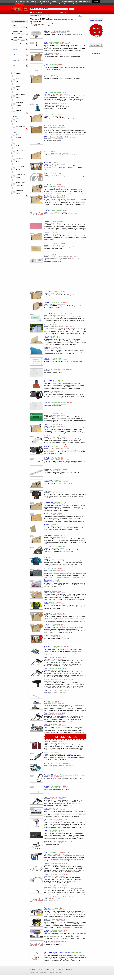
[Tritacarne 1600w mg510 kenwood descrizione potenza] (59, 703)
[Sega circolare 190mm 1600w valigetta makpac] (66, 765)
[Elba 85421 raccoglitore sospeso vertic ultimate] (58, 197)
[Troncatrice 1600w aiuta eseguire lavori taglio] (61, 94)
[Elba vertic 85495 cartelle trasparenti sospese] (56, 581)
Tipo (14, 65)
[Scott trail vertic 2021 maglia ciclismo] (56, 559)
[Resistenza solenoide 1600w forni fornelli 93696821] (59, 865)
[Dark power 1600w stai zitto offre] (58, 832)
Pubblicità (47, 969)
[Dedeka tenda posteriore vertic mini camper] (58, 437)
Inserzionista (16, 60)
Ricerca (20, 4)
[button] (71, 9)
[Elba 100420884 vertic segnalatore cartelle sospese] (58, 415)
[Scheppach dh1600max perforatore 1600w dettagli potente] (60, 854)
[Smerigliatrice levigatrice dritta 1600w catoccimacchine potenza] (63, 754)
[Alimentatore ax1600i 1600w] (55, 943)
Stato (14, 54)
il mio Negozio (38, 4)
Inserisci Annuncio (19, 21)
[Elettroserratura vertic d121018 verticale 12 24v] (56, 138)
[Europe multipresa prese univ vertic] (59, 212)
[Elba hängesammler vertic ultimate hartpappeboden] (61, 116)
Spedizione (15, 49)
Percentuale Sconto (17, 31)
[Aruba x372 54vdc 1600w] (53, 898)
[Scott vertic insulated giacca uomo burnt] (56, 382)
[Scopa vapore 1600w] (60, 787)
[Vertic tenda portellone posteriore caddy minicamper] (67, 326)
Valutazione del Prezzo (18, 43)
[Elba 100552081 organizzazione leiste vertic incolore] (56, 470)
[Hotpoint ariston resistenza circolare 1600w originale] (63, 887)
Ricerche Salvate (63, 4)
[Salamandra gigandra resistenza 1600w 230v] (60, 843)
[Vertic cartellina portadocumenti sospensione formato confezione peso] (58, 164)
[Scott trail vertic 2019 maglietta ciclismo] (56, 493)
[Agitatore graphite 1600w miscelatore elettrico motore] (59, 725)
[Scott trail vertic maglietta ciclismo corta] (56, 603)
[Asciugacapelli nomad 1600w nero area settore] (59, 681)
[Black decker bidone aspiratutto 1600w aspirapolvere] (53, 954)
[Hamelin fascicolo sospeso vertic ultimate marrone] (56, 337)
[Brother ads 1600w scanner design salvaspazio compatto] (58, 810)
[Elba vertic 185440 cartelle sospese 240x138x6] (58, 615)
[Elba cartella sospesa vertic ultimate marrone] (56, 348)
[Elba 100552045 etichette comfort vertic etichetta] (56, 223)
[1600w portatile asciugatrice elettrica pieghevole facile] (62, 743)
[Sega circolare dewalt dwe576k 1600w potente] (58, 920)
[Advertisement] (65, 87)
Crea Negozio (96, 20)
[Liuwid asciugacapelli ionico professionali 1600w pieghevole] (59, 932)
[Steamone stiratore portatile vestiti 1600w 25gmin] (61, 43)
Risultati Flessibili (37, 12)
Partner (40, 969)
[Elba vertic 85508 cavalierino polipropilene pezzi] (58, 315)
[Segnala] (63, 32)
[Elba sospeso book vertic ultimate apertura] (56, 245)
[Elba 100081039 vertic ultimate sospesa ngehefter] (58, 304)
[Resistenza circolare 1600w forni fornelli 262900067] (57, 876)
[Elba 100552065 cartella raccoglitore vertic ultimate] (56, 526)
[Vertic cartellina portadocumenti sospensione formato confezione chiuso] (58, 127)
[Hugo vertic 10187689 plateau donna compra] (57, 548)
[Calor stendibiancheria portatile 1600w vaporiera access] (57, 821)
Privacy (61, 969)
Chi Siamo (32, 969)
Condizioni (69, 969)
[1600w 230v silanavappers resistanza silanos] (60, 692)
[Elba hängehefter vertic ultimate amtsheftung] (61, 481)
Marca (14, 71)
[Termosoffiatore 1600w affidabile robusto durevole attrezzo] (57, 105)
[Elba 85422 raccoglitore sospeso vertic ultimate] (58, 186)
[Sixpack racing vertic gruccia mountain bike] (62, 459)
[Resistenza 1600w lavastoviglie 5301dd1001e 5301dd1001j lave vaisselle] (55, 659)
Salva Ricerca (64, 12)
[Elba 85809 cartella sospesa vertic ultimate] (58, 626)
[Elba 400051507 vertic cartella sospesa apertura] (58, 570)
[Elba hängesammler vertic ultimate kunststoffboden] (56, 55)
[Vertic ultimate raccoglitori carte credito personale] (58, 515)
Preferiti (75, 4)
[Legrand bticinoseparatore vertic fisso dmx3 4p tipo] (71, 256)
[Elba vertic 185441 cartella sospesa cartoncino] (58, 537)
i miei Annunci (50, 4)
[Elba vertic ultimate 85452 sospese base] (58, 504)
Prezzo (14, 25)
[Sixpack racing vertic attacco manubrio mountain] (62, 393)
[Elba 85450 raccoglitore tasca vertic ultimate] (58, 592)
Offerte (28, 4)
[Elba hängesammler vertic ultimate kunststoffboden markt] (57, 66)
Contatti (54, 969)
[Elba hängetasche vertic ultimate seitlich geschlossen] (56, 293)
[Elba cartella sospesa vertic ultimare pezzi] (58, 637)
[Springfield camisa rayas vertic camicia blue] (59, 360)
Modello (15, 116)
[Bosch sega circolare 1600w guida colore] (57, 648)
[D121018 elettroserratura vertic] (55, 175)
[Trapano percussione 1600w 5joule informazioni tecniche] (60, 909)
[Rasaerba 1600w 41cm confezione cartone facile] (57, 776)
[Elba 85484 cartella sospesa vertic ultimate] (58, 426)
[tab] (20, 25)
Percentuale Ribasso (17, 37)
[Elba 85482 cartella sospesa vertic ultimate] (56, 234)
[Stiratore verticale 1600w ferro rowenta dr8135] (58, 32)
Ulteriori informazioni (84, 1)
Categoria (15, 132)
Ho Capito (96, 1)
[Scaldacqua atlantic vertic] (58, 371)
